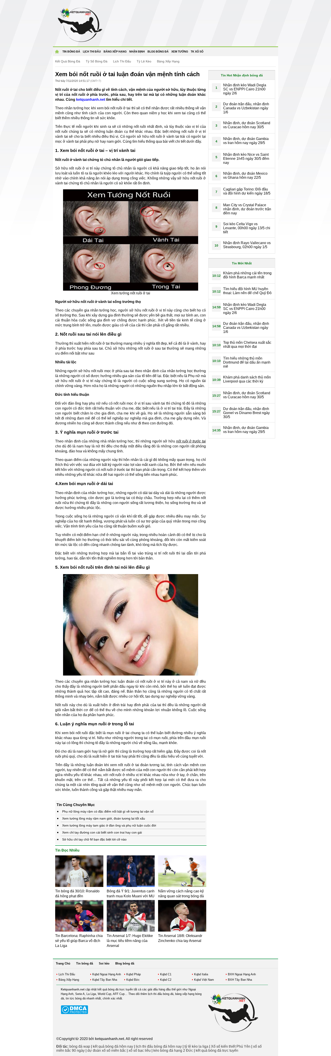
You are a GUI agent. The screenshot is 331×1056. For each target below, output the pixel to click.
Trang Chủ (63, 963)
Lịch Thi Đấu (122, 61)
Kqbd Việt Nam (204, 979)
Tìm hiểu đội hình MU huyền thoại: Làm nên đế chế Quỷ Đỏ (247, 291)
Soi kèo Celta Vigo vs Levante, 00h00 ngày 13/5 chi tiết (246, 228)
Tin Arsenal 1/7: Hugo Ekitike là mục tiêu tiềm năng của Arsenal (130, 941)
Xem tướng (179, 51)
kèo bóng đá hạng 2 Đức (173, 1050)
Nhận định (137, 51)
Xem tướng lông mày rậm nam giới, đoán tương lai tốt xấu (103, 818)
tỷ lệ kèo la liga (196, 1046)
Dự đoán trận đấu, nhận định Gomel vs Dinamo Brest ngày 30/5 (246, 413)
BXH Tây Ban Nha (240, 979)
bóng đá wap (79, 1046)
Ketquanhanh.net (72, 989)
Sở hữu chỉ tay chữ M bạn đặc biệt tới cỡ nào (94, 839)
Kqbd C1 (165, 974)
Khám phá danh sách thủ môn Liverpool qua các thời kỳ (247, 379)
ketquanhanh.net (90, 99)
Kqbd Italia (201, 974)
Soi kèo (104, 963)
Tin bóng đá (71, 51)
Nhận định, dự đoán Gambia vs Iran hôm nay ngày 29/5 (246, 141)
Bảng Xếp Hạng (168, 61)
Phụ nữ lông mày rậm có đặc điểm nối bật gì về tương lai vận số (108, 811)
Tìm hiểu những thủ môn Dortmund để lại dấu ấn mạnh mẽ (246, 362)
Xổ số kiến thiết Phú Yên (230, 1046)
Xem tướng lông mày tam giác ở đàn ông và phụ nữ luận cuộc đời (109, 825)
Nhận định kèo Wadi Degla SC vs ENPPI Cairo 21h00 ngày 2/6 (244, 89)
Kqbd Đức (133, 979)
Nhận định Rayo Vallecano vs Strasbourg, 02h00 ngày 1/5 (247, 245)
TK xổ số (197, 51)
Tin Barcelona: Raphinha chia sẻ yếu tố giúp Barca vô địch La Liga (79, 941)
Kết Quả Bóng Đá (67, 61)
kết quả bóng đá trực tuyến (217, 1050)
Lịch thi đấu (92, 51)
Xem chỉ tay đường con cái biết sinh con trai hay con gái (102, 832)
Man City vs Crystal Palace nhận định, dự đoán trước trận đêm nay (247, 209)
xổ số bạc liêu (140, 1050)
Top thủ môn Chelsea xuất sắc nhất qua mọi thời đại (247, 344)
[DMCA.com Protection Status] (74, 1013)
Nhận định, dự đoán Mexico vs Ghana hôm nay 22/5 (245, 175)
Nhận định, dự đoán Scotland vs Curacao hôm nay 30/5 (246, 125)
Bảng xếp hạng (115, 51)
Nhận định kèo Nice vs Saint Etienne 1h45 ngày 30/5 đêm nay (246, 159)
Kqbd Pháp (133, 974)
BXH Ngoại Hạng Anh (242, 974)
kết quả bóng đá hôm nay (113, 1046)
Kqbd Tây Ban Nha (104, 979)
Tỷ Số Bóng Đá (96, 61)
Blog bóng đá (158, 51)
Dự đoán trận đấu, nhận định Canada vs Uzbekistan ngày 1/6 (246, 108)
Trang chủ (57, 53)
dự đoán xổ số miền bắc (106, 1050)
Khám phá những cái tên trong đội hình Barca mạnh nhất (247, 275)
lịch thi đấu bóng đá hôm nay (159, 1046)
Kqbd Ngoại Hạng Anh (106, 974)
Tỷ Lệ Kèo (144, 61)
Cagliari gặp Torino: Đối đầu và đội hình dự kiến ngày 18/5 (246, 191)
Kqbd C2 (165, 979)
